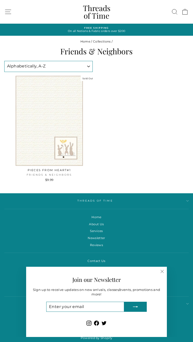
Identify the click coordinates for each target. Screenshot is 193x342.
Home (85, 41)
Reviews (96, 245)
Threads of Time (96, 12)
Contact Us (96, 261)
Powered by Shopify (97, 338)
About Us (96, 224)
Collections (102, 41)
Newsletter (96, 238)
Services (96, 231)
